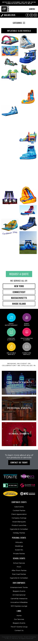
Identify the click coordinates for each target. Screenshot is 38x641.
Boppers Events (19, 591)
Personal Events (19, 537)
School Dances (19, 563)
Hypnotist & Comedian (19, 529)
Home (19, 616)
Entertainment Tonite (19, 587)
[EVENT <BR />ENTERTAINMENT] (11, 317)
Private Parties (19, 554)
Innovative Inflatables (19, 602)
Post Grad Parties (19, 574)
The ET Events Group (19, 627)
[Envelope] (35, 15)
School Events (19, 558)
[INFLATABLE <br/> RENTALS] (11, 346)
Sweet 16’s (19, 550)
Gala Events (19, 507)
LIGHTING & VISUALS (11, 339)
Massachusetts (19, 298)
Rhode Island (19, 303)
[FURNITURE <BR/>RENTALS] (26, 346)
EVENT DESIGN (27, 324)
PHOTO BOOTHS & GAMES (27, 339)
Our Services (19, 619)
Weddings (19, 546)
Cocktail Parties (19, 510)
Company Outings (19, 518)
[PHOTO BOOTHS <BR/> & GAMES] (26, 332)
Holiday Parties (19, 533)
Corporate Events (19, 502)
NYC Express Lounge (19, 606)
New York (19, 286)
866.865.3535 (9, 15)
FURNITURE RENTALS (26, 353)
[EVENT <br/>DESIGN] (26, 317)
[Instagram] (31, 15)
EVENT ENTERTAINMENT (11, 324)
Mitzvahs (19, 542)
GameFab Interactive (19, 599)
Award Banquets (19, 522)
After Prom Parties (19, 570)
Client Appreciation (19, 514)
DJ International (19, 595)
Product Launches (19, 525)
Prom (19, 567)
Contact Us (19, 630)
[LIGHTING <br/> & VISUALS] (11, 332)
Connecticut (19, 292)
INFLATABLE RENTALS (11, 353)
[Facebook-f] (27, 15)
